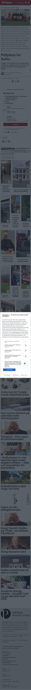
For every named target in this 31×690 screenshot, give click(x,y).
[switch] (25, 345)
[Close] (28, 315)
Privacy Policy (24, 375)
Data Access (15, 375)
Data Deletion (7, 375)
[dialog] (15, 345)
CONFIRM (9, 369)
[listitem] (15, 342)
